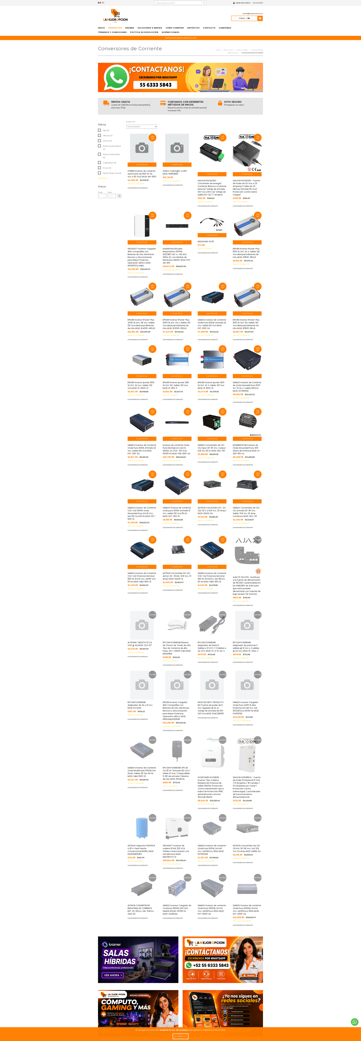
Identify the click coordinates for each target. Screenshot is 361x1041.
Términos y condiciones (112, 32)
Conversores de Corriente (138, 188)
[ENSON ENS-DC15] (212, 222)
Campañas (225, 28)
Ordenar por (130, 122)
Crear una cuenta (243, 3)
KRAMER (129, 28)
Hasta (110, 192)
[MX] (99, 3)
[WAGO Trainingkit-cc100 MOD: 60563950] (177, 148)
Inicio (101, 28)
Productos (115, 28)
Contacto (209, 28)
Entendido (180, 1036)
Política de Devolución (144, 32)
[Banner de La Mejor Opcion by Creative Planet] (138, 959)
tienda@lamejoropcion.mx (253, 13)
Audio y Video (242, 50)
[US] (103, 3)
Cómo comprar (175, 28)
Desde (100, 192)
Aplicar (119, 196)
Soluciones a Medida (149, 28)
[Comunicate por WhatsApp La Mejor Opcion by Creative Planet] (354, 1021)
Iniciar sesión (258, 3)
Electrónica (228, 50)
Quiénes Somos (170, 32)
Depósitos (193, 28)
